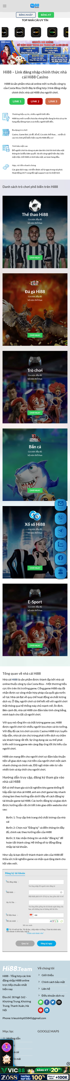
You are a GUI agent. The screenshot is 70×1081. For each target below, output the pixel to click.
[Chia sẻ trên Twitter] (53, 1002)
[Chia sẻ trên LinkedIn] (47, 1010)
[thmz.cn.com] (35, 6)
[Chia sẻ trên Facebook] (47, 1002)
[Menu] (5, 6)
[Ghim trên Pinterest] (40, 1010)
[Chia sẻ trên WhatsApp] (40, 1002)
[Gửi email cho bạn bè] (59, 1002)
